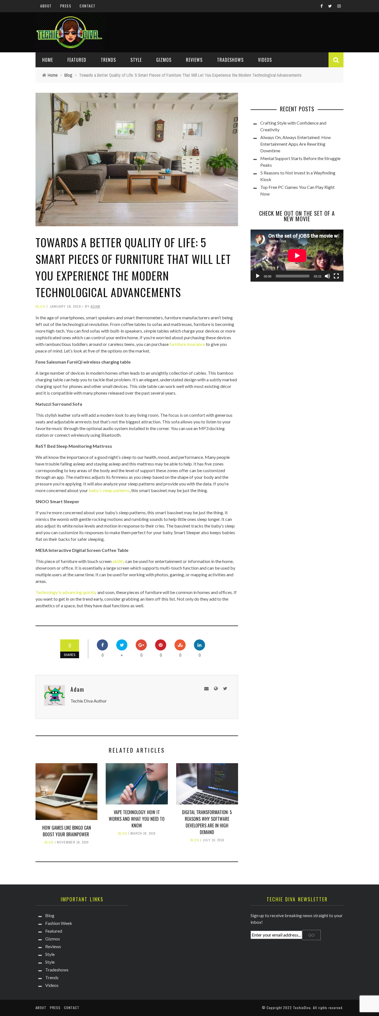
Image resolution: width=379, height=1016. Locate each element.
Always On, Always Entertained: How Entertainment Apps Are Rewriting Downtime (295, 144)
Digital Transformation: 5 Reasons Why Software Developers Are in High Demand (207, 822)
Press (66, 6)
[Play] (258, 276)
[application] (297, 256)
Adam (95, 306)
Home (47, 59)
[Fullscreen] (336, 276)
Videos (265, 59)
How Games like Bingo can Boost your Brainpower (66, 831)
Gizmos (163, 59)
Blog (41, 306)
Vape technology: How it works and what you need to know (137, 819)
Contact (88, 6)
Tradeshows (230, 59)
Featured (76, 59)
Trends (108, 59)
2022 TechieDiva (297, 1007)
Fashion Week (58, 923)
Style (136, 59)
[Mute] (327, 276)
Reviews (194, 59)
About (46, 6)
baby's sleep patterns (109, 490)
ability (118, 561)
